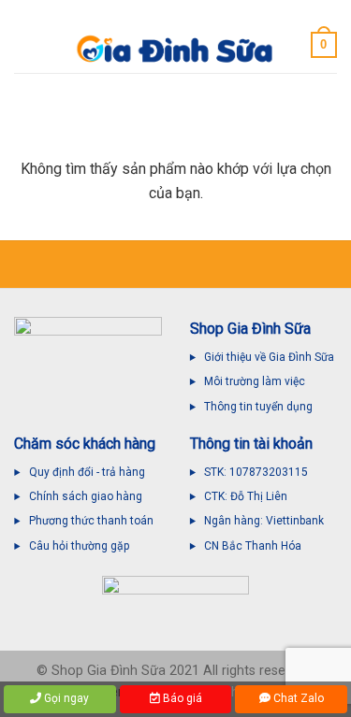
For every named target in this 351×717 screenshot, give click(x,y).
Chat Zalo (297, 698)
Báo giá (181, 698)
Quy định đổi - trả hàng (87, 472)
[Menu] (25, 44)
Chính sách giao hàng (85, 496)
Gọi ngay (65, 698)
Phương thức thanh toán (91, 520)
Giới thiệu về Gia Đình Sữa (269, 357)
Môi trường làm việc (256, 381)
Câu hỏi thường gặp (79, 545)
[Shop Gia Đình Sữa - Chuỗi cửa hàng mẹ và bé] (176, 49)
